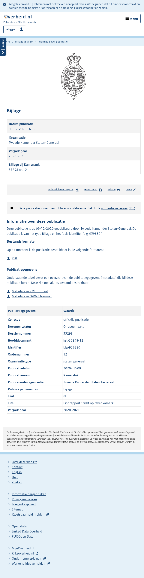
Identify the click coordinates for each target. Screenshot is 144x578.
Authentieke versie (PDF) (62, 190)
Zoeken (17, 482)
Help (15, 477)
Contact (17, 467)
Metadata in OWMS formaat (32, 296)
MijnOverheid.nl (23, 548)
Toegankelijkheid (24, 504)
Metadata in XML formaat (30, 291)
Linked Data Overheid (27, 531)
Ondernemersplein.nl (26, 558)
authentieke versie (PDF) (118, 208)
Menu (134, 19)
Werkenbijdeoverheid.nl (28, 563)
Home (6, 41)
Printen (112, 189)
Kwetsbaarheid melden (28, 514)
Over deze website (24, 462)
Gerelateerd (90, 189)
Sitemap (17, 509)
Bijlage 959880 (24, 41)
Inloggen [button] (11, 29)
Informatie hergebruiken (29, 494)
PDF (14, 258)
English (17, 472)
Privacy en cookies (24, 499)
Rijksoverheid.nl (23, 553)
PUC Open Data (23, 536)
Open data (19, 526)
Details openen (3, 46)
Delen (129, 189)
